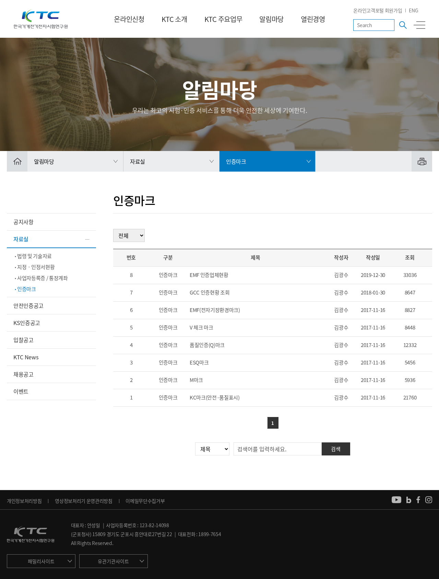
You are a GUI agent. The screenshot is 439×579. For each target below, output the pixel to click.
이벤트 (20, 391)
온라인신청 (129, 19)
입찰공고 (23, 340)
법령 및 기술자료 (34, 256)
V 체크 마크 (201, 327)
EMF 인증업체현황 (209, 275)
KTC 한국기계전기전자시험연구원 (41, 18)
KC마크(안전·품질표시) (215, 397)
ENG (413, 10)
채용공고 (23, 374)
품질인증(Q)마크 (207, 345)
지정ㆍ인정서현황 (36, 267)
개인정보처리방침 (24, 500)
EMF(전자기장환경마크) (215, 310)
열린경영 (313, 19)
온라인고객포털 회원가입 (377, 10)
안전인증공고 (28, 305)
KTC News (25, 357)
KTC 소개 (174, 19)
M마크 (196, 380)
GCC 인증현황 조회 (209, 292)
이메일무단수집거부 (145, 500)
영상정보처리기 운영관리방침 (83, 500)
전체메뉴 (419, 25)
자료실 (20, 239)
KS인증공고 (26, 323)
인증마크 (26, 289)
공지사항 (23, 222)
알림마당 (271, 19)
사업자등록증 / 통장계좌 (42, 278)
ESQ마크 (199, 362)
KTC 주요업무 (223, 19)
